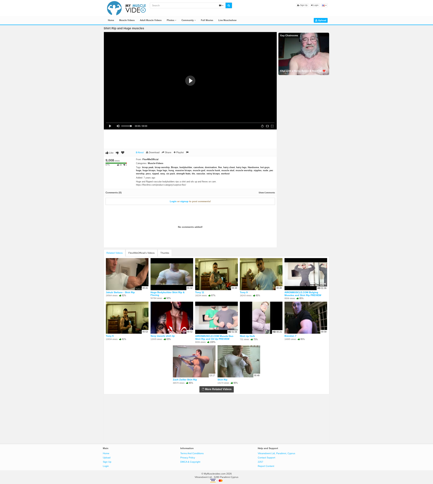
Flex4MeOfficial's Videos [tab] (141, 252)
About (140, 152)
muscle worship (244, 170)
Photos (171, 20)
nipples (257, 170)
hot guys (264, 167)
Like (110, 152)
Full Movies (207, 20)
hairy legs (241, 167)
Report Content (266, 466)
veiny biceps (213, 173)
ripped (155, 173)
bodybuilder (185, 167)
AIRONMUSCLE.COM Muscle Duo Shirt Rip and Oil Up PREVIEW (214, 337)
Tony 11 (199, 292)
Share (167, 152)
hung (171, 170)
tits (193, 173)
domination (211, 167)
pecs (148, 173)
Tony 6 (110, 336)
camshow (198, 167)
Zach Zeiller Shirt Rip (185, 379)
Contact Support (266, 457)
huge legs (162, 170)
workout (225, 173)
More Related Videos (218, 389)
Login (315, 5)
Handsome (253, 167)
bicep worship (162, 167)
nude (265, 170)
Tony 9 (244, 292)
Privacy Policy (187, 457)
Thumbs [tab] (164, 252)
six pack (170, 173)
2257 (260, 461)
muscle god (199, 170)
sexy (162, 173)
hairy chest (229, 167)
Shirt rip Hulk (247, 336)
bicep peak (147, 167)
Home (111, 20)
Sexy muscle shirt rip (163, 336)
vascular (200, 173)
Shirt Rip (222, 379)
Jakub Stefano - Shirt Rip (120, 292)
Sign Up (303, 5)
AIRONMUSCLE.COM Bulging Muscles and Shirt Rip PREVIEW (302, 293)
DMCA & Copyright (190, 461)
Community (187, 20)
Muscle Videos (127, 20)
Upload (321, 20)
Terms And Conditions (192, 453)
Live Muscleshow (227, 20)
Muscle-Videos (155, 163)
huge (138, 170)
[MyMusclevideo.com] (126, 7)
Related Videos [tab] (114, 252)
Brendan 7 (290, 336)
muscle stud (227, 170)
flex (220, 167)
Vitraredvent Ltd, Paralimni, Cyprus (276, 453)
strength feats (183, 173)
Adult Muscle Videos (151, 20)
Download (153, 152)
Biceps (174, 167)
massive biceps (183, 170)
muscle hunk (213, 170)
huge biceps (149, 170)
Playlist (180, 152)
